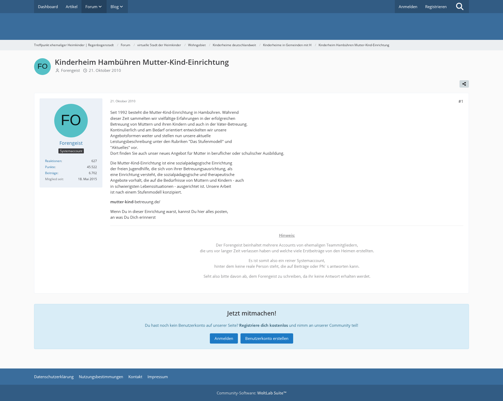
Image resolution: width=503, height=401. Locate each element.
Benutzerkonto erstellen (266, 338)
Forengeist (70, 70)
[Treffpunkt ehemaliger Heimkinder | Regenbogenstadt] (251, 26)
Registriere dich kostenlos (263, 325)
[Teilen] (464, 84)
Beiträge (51, 173)
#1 (460, 101)
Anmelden (408, 6)
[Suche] (460, 6)
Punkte (50, 167)
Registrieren (436, 6)
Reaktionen (53, 161)
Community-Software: (251, 392)
